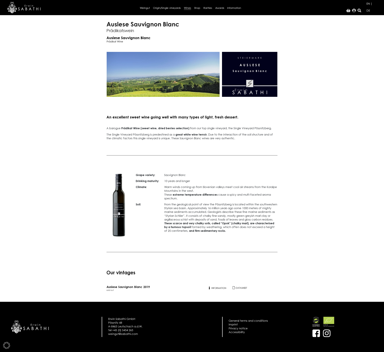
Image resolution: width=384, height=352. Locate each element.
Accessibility (237, 332)
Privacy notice (238, 328)
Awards (219, 8)
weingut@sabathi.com (123, 334)
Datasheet (241, 288)
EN (368, 4)
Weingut (145, 8)
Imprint (233, 325)
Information (234, 8)
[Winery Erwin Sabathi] (24, 7)
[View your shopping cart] (348, 11)
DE (368, 11)
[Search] (359, 11)
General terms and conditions (248, 321)
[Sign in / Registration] (354, 11)
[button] (6, 345)
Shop (197, 8)
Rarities (207, 8)
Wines (187, 8)
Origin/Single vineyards (167, 8)
